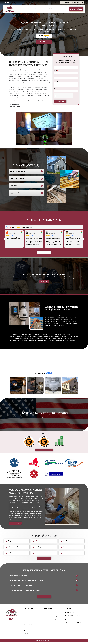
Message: (56, 81)
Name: (55, 65)
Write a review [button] (77, 227)
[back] (2, 276)
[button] (44, 36)
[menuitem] (19, 8)
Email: (55, 70)
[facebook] (5, 2)
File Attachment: (58, 88)
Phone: (55, 76)
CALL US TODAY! (76, 8)
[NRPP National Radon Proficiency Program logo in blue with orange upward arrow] (74, 463)
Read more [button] (8, 246)
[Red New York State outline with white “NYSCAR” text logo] (34, 463)
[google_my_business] (8, 2)
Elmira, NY (38, 541)
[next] (85, 276)
